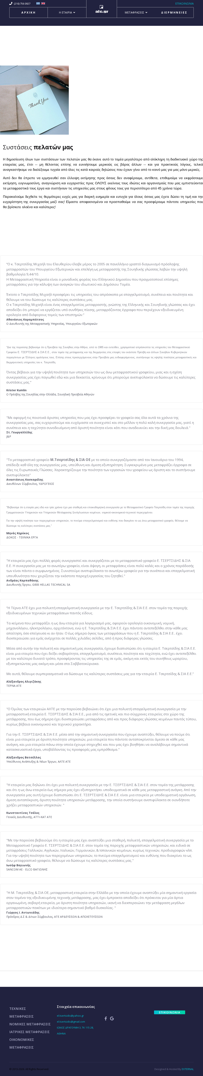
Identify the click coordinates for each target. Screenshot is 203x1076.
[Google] (112, 1018)
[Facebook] (105, 1018)
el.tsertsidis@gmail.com (71, 1021)
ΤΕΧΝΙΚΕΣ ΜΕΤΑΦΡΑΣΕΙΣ (21, 1012)
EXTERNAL (188, 1069)
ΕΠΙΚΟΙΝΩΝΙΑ (184, 3)
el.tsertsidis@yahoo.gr (70, 1015)
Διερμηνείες (174, 12)
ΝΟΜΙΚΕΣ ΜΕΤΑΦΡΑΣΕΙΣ (30, 1024)
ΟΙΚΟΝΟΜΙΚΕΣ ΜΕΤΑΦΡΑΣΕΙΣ (21, 1043)
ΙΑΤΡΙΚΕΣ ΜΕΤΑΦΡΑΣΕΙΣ (29, 1032)
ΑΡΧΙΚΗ (28, 12)
